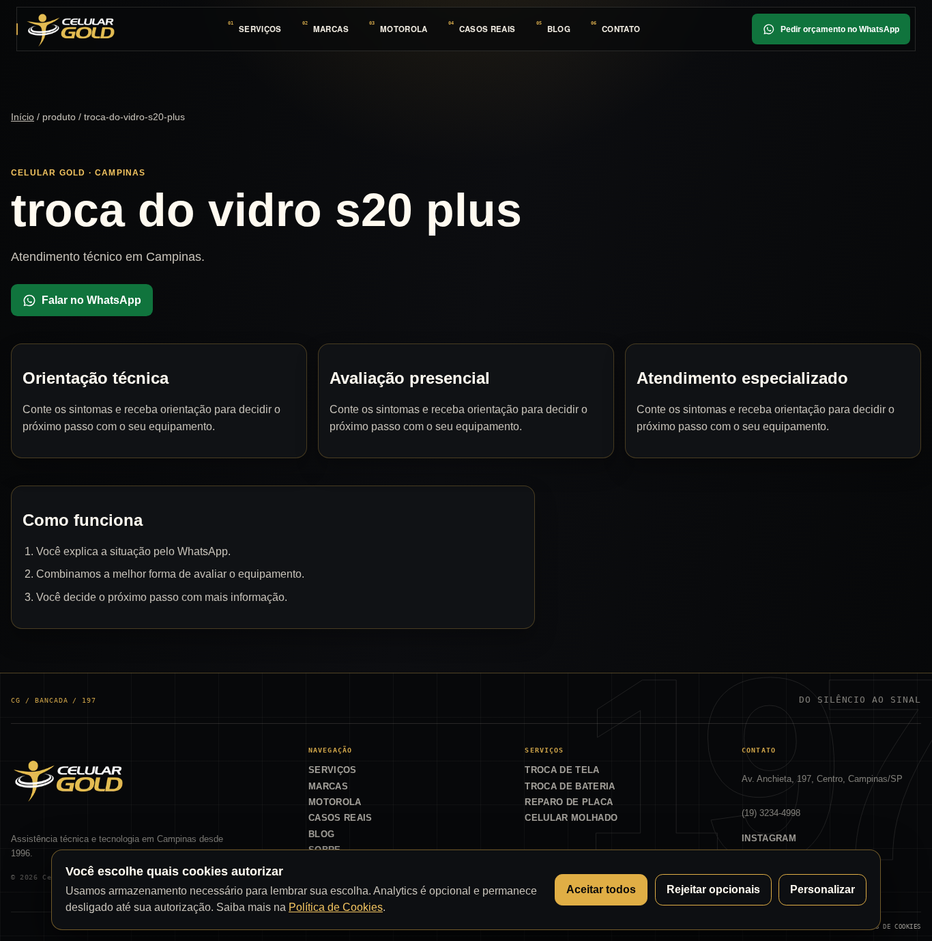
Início (22, 116)
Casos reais (487, 29)
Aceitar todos (601, 889)
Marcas (331, 29)
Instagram (769, 838)
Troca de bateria (570, 786)
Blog (558, 29)
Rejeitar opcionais (713, 889)
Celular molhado (571, 818)
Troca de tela (562, 770)
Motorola (404, 29)
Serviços (260, 29)
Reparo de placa (569, 802)
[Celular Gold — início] (70, 28)
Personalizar (822, 889)
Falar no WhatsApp (91, 300)
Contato (621, 29)
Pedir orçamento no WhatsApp (840, 29)
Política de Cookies (336, 907)
